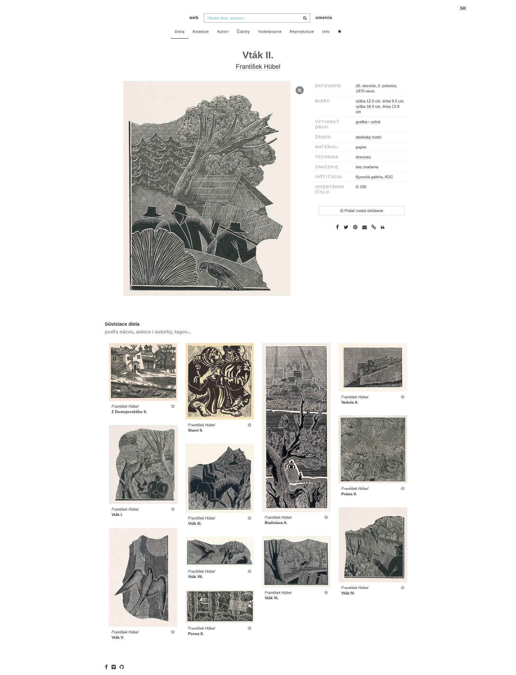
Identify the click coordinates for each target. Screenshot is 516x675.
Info (326, 31)
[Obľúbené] (340, 32)
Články (243, 31)
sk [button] (463, 8)
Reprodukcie (302, 31)
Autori (223, 31)
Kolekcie (201, 31)
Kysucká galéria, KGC (374, 177)
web (194, 17)
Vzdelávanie (270, 31)
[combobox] (257, 18)
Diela (180, 31)
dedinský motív (368, 137)
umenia (324, 17)
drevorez (363, 157)
